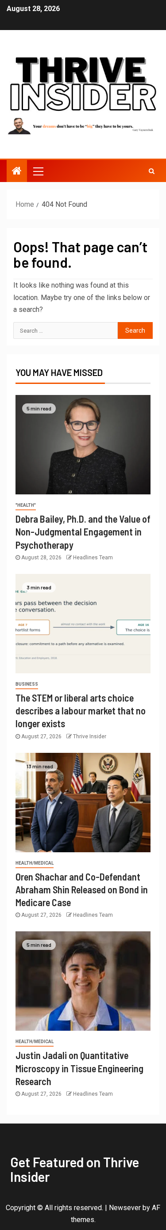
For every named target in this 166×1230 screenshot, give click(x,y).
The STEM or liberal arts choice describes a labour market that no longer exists (80, 710)
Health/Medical (34, 863)
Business (26, 684)
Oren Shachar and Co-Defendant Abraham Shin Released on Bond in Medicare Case (81, 889)
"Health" (25, 505)
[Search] (151, 171)
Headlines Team (93, 557)
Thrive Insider (89, 736)
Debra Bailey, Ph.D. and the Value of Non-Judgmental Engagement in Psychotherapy (83, 531)
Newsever (125, 1207)
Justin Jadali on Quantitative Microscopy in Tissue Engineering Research (79, 1068)
